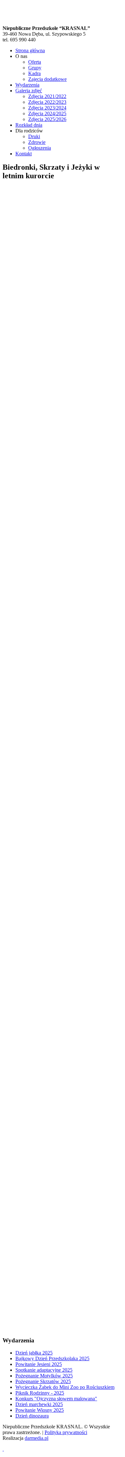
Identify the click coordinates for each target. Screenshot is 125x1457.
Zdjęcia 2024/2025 (47, 113)
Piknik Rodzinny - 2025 (39, 1393)
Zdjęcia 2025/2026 (47, 119)
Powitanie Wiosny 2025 (39, 1410)
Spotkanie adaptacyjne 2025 (43, 1370)
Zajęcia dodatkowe (47, 79)
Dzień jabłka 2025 (34, 1352)
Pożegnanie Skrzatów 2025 (43, 1381)
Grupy (34, 67)
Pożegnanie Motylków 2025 (44, 1375)
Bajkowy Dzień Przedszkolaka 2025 (52, 1358)
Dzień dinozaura (32, 1415)
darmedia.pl (36, 1438)
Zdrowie (37, 142)
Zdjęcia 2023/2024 (47, 107)
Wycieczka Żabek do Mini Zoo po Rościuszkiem (64, 1387)
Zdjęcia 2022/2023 (47, 102)
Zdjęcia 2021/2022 (47, 96)
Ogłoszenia (39, 148)
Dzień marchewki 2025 (39, 1404)
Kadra (34, 73)
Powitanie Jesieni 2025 (38, 1364)
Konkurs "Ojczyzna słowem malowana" (56, 1398)
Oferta (34, 62)
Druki (34, 136)
